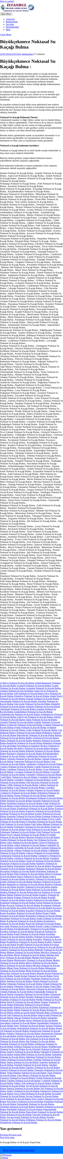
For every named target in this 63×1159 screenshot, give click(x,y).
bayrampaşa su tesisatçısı (28, 746)
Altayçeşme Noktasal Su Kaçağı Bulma (32, 704)
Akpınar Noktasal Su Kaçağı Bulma (42, 698)
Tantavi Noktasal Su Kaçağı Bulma (16, 1059)
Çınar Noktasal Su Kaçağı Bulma (29, 787)
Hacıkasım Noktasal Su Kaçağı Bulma (18, 863)
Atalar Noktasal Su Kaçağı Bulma (41, 719)
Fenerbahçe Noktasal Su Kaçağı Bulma (32, 827)
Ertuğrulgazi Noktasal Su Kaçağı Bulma (35, 808)
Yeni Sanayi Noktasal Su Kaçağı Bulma (25, 1101)
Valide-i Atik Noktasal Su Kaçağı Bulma (32, 1083)
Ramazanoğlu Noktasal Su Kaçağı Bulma (19, 1007)
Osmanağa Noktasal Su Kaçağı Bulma (32, 994)
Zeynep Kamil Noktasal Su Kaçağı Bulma (26, 1117)
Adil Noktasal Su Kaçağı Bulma (29, 693)
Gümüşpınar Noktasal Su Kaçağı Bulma (18, 855)
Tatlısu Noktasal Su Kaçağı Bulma (23, 1062)
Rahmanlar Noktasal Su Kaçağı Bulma (32, 1004)
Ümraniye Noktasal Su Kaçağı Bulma (17, 1078)
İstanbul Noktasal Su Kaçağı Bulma (16, 892)
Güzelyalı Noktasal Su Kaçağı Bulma (43, 861)
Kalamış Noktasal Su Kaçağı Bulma (30, 897)
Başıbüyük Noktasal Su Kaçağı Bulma (24, 743)
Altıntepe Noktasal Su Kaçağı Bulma (43, 706)
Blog (8, 29)
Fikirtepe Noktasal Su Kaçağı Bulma (43, 837)
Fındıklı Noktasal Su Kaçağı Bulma (16, 840)
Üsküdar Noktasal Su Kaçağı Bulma (23, 1080)
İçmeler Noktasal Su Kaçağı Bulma (16, 882)
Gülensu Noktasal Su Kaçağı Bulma (30, 850)
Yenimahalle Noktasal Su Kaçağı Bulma (35, 1104)
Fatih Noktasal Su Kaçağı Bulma (15, 824)
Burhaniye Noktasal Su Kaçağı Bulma (24, 753)
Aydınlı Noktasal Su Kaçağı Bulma (30, 727)
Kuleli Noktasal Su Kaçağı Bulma (29, 934)
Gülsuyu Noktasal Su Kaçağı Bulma (42, 853)
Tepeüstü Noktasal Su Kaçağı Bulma (31, 1065)
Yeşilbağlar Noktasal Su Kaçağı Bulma (25, 1109)
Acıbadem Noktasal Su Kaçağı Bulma (43, 688)
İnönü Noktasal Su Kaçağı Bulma (41, 889)
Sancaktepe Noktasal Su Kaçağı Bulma (18, 1023)
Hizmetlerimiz (12, 27)
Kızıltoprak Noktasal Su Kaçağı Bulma (25, 921)
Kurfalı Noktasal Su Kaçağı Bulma (16, 939)
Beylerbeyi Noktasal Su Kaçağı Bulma (32, 748)
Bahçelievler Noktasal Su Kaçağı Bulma (35, 735)
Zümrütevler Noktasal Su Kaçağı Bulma (18, 1122)
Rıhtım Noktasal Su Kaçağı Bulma (30, 1010)
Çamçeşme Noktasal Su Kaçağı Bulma (32, 761)
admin (27, 54)
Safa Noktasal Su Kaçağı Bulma (22, 1015)
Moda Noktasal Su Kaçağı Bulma (41, 970)
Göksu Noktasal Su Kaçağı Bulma (30, 845)
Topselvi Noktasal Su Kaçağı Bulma (17, 1070)
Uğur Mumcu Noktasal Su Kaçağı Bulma (36, 1075)
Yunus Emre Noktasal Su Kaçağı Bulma (44, 1112)
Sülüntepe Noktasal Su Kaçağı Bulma (43, 1057)
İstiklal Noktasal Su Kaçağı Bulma (23, 895)
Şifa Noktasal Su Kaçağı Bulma (40, 1039)
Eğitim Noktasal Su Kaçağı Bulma (16, 800)
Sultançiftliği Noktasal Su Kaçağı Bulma (32, 1054)
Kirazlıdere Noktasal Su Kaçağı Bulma (44, 916)
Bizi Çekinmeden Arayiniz (19, 1149)
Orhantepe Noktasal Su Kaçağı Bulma (31, 986)
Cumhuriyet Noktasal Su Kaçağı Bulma (18, 793)
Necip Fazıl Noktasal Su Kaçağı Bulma (29, 977)
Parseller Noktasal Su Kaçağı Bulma (42, 997)
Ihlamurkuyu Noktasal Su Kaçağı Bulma (25, 884)
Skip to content (7, 1)
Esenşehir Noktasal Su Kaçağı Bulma (24, 816)
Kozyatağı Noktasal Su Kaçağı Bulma (17, 926)
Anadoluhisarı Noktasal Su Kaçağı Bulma (33, 712)
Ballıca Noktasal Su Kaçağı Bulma (16, 740)
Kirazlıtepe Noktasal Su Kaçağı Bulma (18, 918)
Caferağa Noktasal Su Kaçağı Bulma (24, 759)
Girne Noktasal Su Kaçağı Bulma (22, 842)
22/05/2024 (10, 54)
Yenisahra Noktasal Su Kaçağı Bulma (17, 1107)
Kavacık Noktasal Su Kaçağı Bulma (23, 905)
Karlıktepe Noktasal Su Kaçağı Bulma (17, 902)
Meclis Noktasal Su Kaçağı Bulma (30, 955)
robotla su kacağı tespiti (25, 1012)
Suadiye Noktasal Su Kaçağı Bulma (23, 1052)
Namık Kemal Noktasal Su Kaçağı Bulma (33, 976)
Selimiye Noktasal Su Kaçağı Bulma (24, 1033)
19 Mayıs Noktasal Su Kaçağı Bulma (17, 683)
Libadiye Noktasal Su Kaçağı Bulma (17, 950)
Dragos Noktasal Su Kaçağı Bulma (30, 795)
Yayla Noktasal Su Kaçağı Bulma (15, 1099)
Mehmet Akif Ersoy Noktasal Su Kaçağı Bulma (29, 956)
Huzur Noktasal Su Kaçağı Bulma (33, 876)
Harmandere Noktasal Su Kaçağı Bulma (32, 866)
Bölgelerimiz (12, 21)
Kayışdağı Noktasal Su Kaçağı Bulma (34, 908)
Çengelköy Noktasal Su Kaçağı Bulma (32, 780)
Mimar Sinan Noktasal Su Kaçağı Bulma (26, 968)
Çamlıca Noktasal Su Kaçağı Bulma (16, 766)
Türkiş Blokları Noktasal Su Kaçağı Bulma (27, 1073)
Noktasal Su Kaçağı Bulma (19, 981)
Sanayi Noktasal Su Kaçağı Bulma (42, 1020)
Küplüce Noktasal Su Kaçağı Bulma (42, 936)
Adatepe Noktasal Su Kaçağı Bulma (17, 691)
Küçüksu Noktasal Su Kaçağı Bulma (17, 931)
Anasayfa (10, 19)
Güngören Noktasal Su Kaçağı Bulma (31, 858)
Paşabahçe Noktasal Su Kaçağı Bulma (17, 999)
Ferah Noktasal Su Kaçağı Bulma (41, 829)
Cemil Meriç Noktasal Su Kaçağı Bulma (18, 777)
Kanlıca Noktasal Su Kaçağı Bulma (42, 900)
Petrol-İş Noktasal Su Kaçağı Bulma (23, 1002)
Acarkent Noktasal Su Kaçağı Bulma (34, 685)
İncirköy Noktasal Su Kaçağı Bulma (34, 887)
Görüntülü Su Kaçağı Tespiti (27, 848)
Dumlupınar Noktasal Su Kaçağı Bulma (44, 798)
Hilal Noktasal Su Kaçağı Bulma (29, 874)
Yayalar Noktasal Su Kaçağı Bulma (42, 1096)
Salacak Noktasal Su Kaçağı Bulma (30, 1018)
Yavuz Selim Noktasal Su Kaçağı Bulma (32, 1093)
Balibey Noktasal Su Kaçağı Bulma (42, 738)
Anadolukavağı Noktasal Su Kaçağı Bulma (20, 714)
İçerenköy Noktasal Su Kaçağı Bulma (43, 879)
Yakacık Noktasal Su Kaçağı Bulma (23, 1088)
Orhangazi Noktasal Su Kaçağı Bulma (24, 984)
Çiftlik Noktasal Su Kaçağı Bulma (22, 785)
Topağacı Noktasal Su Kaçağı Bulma (43, 1067)
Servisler (10, 24)
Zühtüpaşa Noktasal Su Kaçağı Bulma (43, 1120)
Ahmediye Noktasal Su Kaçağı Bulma (31, 696)
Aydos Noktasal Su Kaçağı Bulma (41, 730)
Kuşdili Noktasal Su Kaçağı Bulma (33, 944)
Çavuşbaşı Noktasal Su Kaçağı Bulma (31, 772)
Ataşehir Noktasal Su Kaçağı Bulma (17, 722)
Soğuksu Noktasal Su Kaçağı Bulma (31, 1046)
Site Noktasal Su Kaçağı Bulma (40, 1041)
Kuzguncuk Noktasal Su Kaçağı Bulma (44, 947)
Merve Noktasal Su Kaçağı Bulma (42, 963)
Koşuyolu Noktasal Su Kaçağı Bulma (43, 923)
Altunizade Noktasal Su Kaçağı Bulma (18, 709)
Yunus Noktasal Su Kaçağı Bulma (16, 1114)
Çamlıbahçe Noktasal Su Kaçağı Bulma (44, 764)
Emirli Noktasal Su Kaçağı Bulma (29, 806)
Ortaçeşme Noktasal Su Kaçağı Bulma (43, 989)
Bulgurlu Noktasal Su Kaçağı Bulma (43, 751)
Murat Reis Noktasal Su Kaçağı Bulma (18, 973)
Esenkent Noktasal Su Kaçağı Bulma (17, 814)
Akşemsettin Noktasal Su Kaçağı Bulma (18, 701)
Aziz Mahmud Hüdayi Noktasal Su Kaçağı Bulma (31, 731)
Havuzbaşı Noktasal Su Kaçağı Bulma (18, 871)
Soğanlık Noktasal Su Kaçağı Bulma (17, 1044)
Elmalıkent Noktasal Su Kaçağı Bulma (24, 803)
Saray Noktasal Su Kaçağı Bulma (29, 1025)
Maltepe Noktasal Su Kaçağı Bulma (23, 952)
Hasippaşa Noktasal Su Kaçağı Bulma (43, 868)
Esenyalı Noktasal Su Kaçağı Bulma (31, 819)
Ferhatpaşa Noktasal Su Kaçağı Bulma (18, 832)
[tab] (6, 14)
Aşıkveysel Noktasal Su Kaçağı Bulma (35, 717)
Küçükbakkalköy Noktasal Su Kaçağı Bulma (35, 929)
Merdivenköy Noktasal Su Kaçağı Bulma (33, 960)
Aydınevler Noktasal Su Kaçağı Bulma (25, 725)
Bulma (3, 753)
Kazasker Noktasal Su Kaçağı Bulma (43, 910)
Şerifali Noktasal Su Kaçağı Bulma (33, 1036)
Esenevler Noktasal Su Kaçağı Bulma (43, 811)
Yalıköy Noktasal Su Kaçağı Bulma (23, 1091)
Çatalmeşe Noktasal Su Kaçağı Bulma (24, 769)
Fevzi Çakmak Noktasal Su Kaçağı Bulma (26, 834)
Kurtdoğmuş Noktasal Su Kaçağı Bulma (25, 942)
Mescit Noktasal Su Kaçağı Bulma (16, 965)
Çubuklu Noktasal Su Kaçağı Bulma (43, 790)
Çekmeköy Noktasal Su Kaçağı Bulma (44, 774)
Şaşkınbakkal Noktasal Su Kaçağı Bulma (36, 1028)
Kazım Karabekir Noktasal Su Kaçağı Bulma (21, 913)
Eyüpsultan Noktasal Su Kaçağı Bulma (44, 821)
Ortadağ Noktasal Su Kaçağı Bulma (16, 991)
